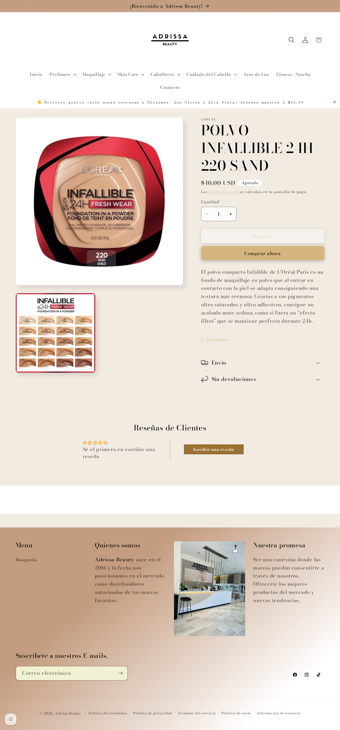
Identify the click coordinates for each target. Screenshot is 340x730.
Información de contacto (278, 713)
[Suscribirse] (120, 673)
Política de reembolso (108, 713)
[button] (62, 74)
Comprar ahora (262, 253)
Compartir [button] (217, 339)
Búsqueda (26, 559)
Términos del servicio (197, 713)
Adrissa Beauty (68, 713)
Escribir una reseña (213, 449)
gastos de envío (223, 192)
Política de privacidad (152, 713)
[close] (334, 102)
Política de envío (236, 713)
